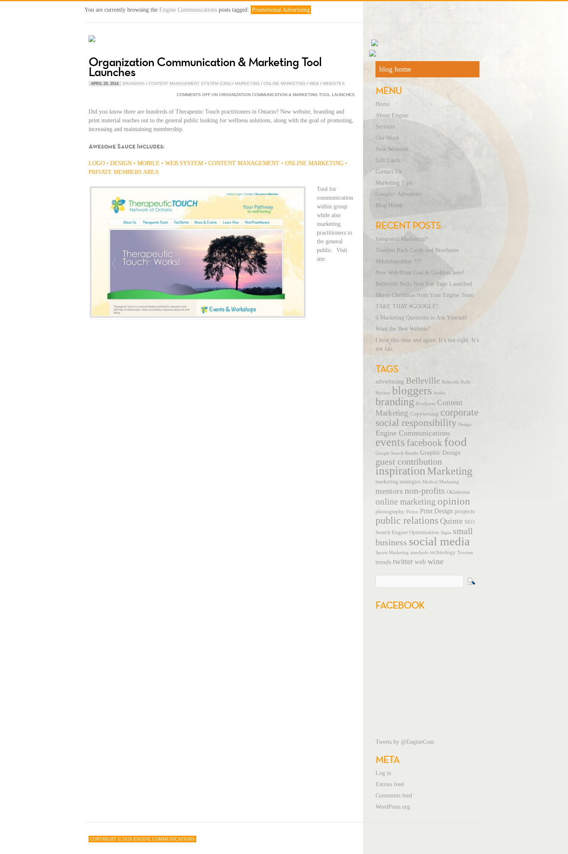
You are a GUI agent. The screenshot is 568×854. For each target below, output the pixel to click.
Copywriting (424, 414)
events (390, 442)
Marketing (247, 83)
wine (435, 561)
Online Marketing (285, 83)
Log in (383, 773)
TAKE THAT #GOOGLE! (406, 306)
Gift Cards (387, 160)
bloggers (412, 390)
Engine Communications (188, 10)
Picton (412, 512)
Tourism (465, 552)
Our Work (387, 138)
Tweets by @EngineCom (404, 742)
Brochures (425, 403)
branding (394, 402)
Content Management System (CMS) (189, 83)
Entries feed (389, 784)
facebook (424, 442)
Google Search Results (396, 453)
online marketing (405, 502)
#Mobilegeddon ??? (398, 261)
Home (382, 104)
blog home (395, 69)
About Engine (391, 115)
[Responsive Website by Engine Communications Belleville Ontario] (198, 316)
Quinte (451, 520)
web (420, 562)
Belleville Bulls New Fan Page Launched (423, 284)
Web (314, 83)
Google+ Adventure (398, 194)
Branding (134, 83)
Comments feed (393, 795)
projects (464, 511)
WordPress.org (392, 807)
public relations (406, 520)
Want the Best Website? (402, 329)
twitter (403, 561)
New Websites (391, 149)
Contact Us (388, 171)
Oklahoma (458, 492)
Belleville (423, 381)
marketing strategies (398, 482)
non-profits (425, 490)
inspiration (400, 470)
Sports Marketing (392, 552)
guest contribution (408, 462)
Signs (446, 532)
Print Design (436, 511)
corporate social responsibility (427, 417)
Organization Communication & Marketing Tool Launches (205, 66)
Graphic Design (440, 452)
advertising (389, 381)
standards (419, 552)
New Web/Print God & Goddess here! (419, 273)
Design (465, 424)
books (439, 393)
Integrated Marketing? (401, 239)
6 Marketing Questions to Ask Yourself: (421, 317)
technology (443, 552)
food (455, 441)
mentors (389, 490)
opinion (453, 501)
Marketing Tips (393, 183)
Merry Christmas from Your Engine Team (424, 295)
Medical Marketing (440, 482)
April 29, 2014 (105, 84)
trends (383, 562)
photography (390, 512)
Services (385, 127)
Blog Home (389, 205)
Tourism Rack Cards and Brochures (417, 250)
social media (439, 541)
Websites (334, 83)
